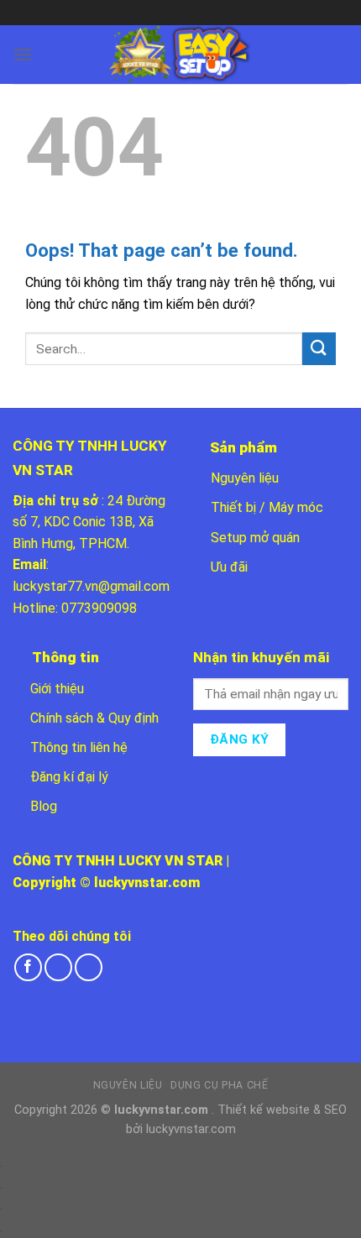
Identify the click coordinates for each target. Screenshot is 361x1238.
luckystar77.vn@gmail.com (91, 586)
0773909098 (99, 608)
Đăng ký (239, 739)
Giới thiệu (57, 689)
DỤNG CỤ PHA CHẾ (219, 1085)
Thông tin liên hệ (79, 747)
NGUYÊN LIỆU (128, 1085)
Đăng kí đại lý (69, 777)
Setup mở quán (255, 538)
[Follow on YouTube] (88, 967)
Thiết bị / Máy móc (267, 507)
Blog (43, 806)
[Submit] (319, 348)
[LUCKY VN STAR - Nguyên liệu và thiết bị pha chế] (180, 54)
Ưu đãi (229, 567)
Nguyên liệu (245, 478)
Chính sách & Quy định (94, 718)
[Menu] (23, 54)
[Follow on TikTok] (58, 967)
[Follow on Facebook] (28, 967)
